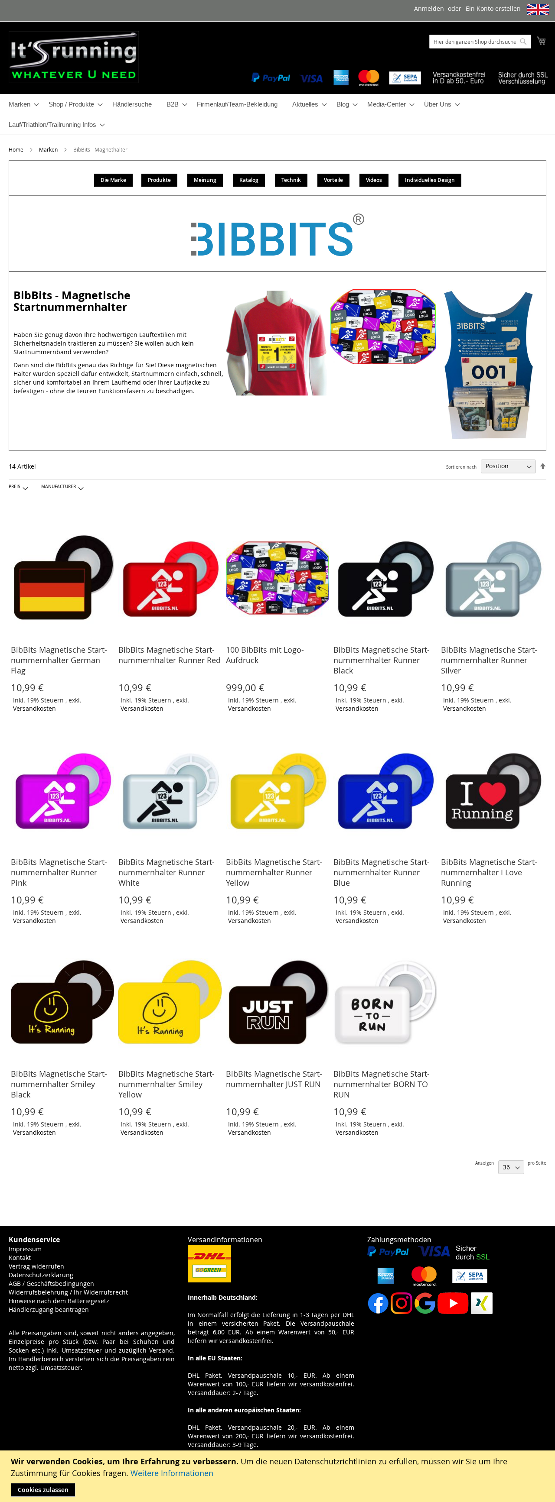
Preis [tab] (14, 486)
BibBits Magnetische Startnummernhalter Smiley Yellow (166, 1084)
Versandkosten (34, 708)
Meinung (205, 180)
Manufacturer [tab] (58, 486)
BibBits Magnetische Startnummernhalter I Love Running (489, 872)
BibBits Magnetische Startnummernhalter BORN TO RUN (381, 1084)
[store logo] (74, 57)
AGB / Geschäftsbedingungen (51, 1283)
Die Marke (113, 180)
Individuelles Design (430, 180)
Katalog (248, 180)
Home (17, 149)
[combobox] (480, 42)
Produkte (159, 180)
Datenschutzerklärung (41, 1275)
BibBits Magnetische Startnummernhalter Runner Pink (59, 872)
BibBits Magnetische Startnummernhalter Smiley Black (59, 1084)
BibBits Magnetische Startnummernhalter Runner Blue (381, 872)
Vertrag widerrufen (36, 1266)
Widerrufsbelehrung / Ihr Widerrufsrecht (68, 1292)
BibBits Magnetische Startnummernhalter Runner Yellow (274, 872)
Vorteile (333, 180)
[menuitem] (21, 104)
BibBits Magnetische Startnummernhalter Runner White (166, 872)
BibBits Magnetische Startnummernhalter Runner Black (381, 660)
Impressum (25, 1249)
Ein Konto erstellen (493, 8)
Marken (49, 149)
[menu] (277, 114)
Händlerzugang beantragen (49, 1309)
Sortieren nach (461, 466)
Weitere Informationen (172, 1473)
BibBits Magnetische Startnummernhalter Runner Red (169, 654)
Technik (291, 180)
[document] (278, 1476)
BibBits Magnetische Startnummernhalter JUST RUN (274, 1078)
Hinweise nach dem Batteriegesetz (59, 1301)
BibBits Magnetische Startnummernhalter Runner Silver (489, 660)
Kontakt (20, 1257)
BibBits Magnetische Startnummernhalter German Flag (59, 660)
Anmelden (429, 8)
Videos (374, 180)
